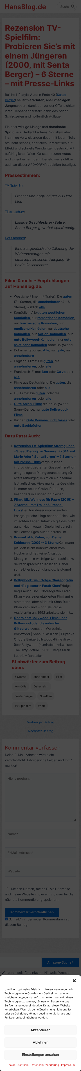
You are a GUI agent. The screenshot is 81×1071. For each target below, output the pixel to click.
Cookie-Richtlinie (18, 1065)
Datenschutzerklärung (45, 1065)
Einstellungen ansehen (40, 1054)
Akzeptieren (40, 1030)
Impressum (68, 1065)
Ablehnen (40, 1042)
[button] (74, 981)
